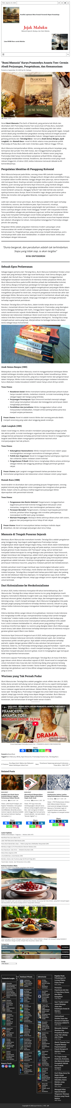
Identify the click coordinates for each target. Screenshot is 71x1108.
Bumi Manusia (11, 757)
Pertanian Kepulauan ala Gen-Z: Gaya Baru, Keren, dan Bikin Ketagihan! (62, 992)
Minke (18, 757)
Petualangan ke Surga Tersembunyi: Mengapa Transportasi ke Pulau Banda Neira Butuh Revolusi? (28, 996)
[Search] (68, 54)
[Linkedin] (35, 750)
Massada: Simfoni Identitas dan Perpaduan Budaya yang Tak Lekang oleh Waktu (62, 1032)
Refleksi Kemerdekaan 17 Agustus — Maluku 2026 (15, 834)
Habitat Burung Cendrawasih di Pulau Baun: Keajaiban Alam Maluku (10, 1055)
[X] (29, 750)
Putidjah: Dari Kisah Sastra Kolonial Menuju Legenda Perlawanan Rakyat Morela (10, 796)
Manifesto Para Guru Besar (9, 837)
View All (17, 977)
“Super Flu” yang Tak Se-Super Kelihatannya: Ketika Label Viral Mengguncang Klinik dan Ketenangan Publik (46, 1011)
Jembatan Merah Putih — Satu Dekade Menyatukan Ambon (28, 983)
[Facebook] (23, 750)
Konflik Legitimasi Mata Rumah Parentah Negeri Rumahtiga (39, 14)
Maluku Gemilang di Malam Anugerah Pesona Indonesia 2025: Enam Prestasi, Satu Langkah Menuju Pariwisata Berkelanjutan (28, 1013)
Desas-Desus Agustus (7, 853)
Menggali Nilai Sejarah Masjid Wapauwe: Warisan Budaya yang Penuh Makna (62, 1093)
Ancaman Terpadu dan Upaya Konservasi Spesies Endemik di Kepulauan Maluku (9, 1020)
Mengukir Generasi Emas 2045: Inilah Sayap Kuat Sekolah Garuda (45, 1025)
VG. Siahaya (27, 70)
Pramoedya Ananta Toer (40, 757)
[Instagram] (48, 750)
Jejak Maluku (35, 27)
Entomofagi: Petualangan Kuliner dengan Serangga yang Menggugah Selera (23, 905)
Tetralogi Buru (53, 757)
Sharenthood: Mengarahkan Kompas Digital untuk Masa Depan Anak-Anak (33, 796)
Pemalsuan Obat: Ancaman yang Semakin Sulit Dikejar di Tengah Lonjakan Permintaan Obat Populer (46, 1058)
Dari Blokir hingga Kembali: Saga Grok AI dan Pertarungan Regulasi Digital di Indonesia (46, 996)
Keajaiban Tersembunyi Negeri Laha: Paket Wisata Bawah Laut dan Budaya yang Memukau (28, 1044)
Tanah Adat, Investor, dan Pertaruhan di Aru (14, 862)
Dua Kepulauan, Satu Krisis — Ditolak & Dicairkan (15, 850)
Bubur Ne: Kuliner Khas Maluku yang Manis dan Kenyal (17, 867)
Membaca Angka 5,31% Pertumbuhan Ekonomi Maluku (17, 846)
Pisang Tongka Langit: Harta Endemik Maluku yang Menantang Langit (10, 1043)
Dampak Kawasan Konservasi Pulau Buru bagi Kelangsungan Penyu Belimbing (10, 1006)
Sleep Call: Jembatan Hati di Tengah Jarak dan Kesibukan (46, 1087)
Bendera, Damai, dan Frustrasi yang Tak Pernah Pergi (16, 859)
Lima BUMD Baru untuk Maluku (14, 41)
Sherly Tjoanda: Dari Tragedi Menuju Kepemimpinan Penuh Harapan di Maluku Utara (62, 1046)
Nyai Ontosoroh (26, 757)
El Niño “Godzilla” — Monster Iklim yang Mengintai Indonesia (46, 984)
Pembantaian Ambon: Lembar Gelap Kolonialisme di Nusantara (58, 795)
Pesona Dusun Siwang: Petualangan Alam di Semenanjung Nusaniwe (28, 1056)
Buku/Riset (11, 754)
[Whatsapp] (42, 750)
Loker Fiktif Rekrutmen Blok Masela (11, 840)
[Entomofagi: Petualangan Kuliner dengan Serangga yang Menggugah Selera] (29, 937)
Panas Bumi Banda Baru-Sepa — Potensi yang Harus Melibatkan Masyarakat (23, 843)
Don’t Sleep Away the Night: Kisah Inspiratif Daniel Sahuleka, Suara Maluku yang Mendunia (62, 1078)
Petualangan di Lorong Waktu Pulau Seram (60, 980)
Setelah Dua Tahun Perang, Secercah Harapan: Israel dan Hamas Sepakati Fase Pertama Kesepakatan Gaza (46, 1040)
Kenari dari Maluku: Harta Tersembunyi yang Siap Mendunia (10, 1032)
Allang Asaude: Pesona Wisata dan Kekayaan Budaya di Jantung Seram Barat (27, 1030)
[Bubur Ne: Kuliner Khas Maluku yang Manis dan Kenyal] (29, 899)
